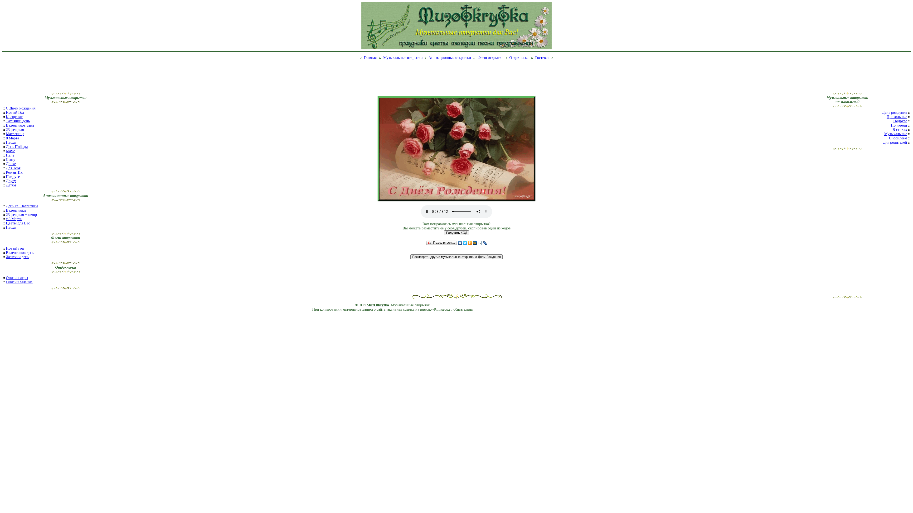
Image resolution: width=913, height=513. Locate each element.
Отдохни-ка (519, 58)
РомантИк (14, 172)
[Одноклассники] (469, 243)
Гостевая (542, 58)
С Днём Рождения (20, 108)
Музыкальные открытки (403, 58)
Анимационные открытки (449, 58)
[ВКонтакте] (459, 243)
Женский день (17, 257)
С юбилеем (898, 138)
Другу (11, 181)
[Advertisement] (456, 76)
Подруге (13, 177)
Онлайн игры (17, 278)
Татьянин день (18, 121)
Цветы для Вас (18, 223)
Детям (11, 185)
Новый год (15, 248)
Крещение (14, 117)
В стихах (900, 130)
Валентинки (16, 210)
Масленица (15, 134)
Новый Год (15, 112)
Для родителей (895, 142)
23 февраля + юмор (21, 215)
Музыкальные (895, 134)
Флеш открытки (491, 58)
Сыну (10, 159)
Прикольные (897, 117)
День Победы (17, 147)
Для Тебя (13, 168)
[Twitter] (464, 243)
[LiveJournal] (484, 243)
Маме (10, 151)
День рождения (894, 112)
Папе (10, 155)
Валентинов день (20, 125)
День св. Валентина (22, 206)
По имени (899, 125)
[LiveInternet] (479, 243)
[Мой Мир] (474, 243)
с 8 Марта (14, 219)
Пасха (11, 142)
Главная (370, 58)
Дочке (11, 164)
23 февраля (15, 130)
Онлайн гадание (19, 282)
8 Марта (12, 138)
